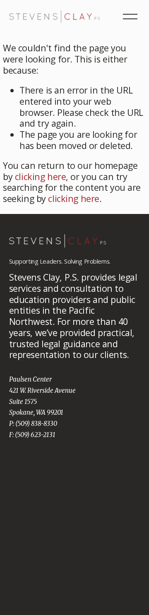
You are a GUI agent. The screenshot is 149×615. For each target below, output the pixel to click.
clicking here (40, 177)
